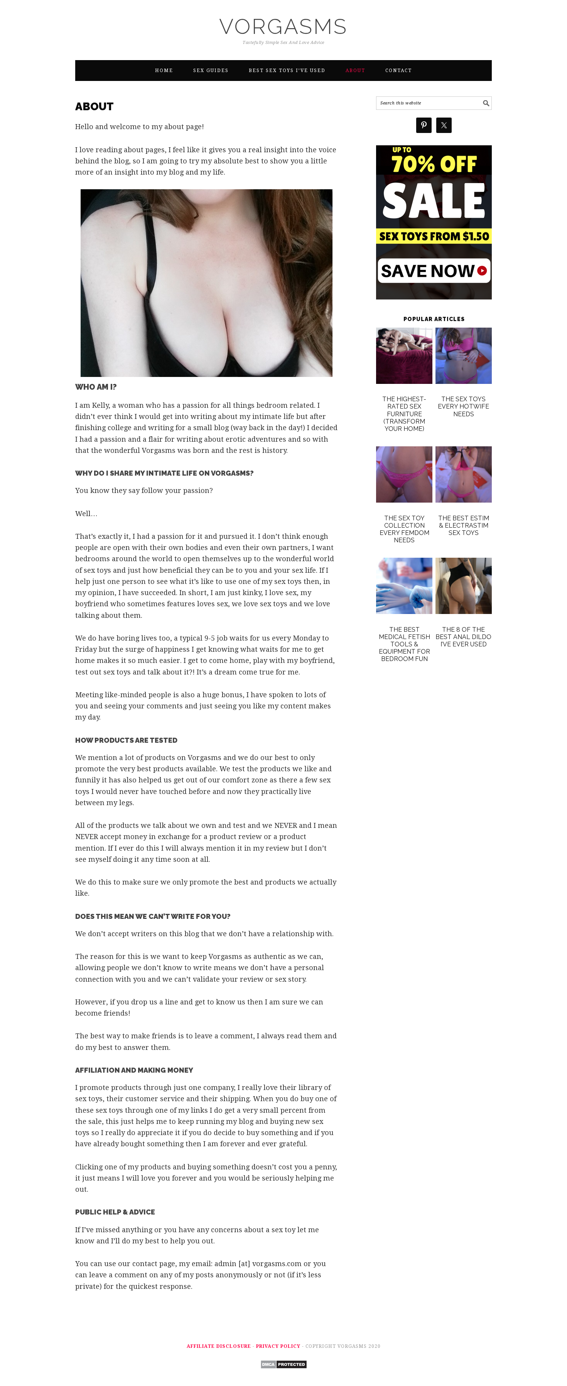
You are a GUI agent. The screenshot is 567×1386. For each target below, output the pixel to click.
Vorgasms (283, 26)
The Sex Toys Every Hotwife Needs (463, 406)
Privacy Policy (278, 1346)
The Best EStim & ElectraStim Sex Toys (463, 526)
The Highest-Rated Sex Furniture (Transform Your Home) (404, 413)
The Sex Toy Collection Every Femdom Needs (404, 529)
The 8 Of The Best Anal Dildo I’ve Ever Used (463, 637)
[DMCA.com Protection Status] (283, 1374)
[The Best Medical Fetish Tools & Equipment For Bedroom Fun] (404, 587)
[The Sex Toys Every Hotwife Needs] (463, 357)
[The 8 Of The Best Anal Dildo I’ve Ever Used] (463, 587)
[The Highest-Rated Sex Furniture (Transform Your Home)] (404, 357)
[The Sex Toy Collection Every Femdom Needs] (404, 476)
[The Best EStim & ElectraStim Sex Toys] (463, 476)
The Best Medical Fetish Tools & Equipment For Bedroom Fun (404, 644)
